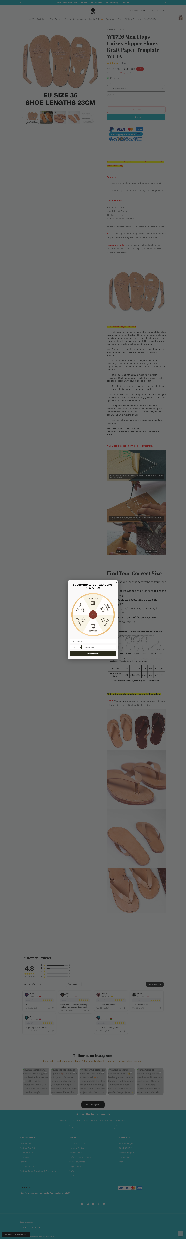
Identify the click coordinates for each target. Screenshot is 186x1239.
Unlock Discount (93, 654)
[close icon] (116, 582)
